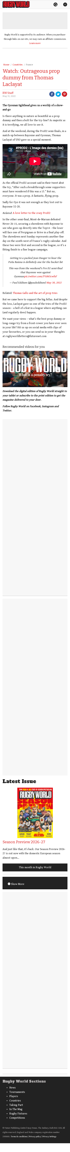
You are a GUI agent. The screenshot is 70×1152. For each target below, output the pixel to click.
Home (6, 64)
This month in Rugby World (35, 867)
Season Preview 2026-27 (24, 842)
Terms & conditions (19, 1136)
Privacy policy (35, 1136)
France (29, 64)
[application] (35, 369)
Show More (17, 884)
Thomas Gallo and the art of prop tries (35, 293)
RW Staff (8, 93)
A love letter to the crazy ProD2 (31, 213)
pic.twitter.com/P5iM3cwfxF (40, 276)
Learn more (35, 43)
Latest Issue (19, 781)
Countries (18, 64)
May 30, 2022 (54, 282)
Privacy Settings (49, 1136)
